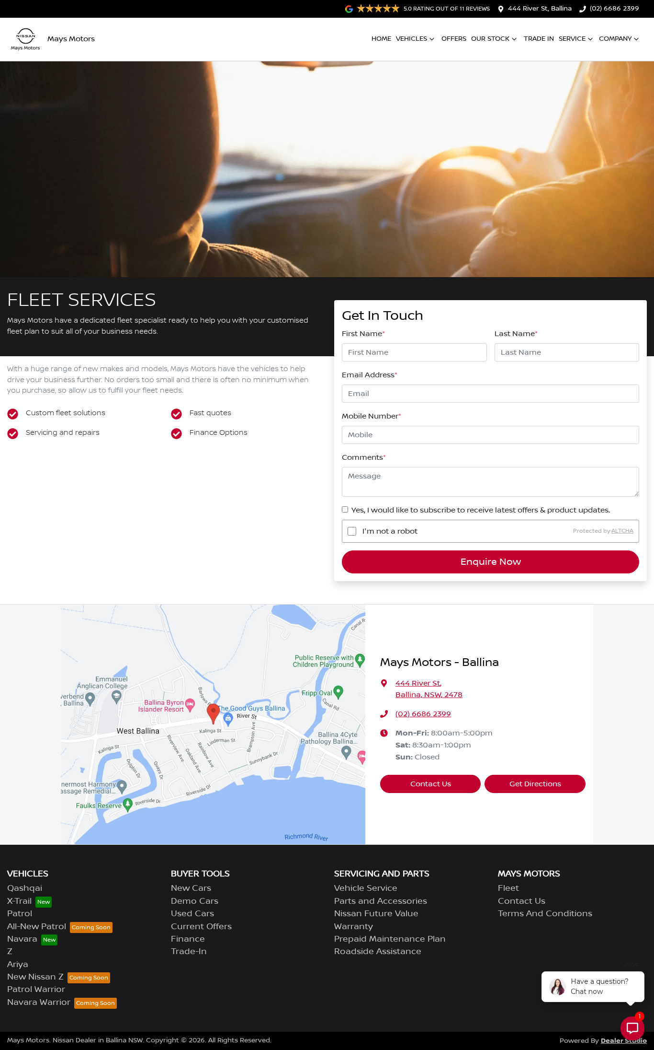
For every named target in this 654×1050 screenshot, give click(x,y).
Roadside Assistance (377, 951)
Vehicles (411, 39)
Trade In (539, 39)
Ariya (17, 964)
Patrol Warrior (36, 989)
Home (381, 39)
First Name (363, 333)
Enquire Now (491, 562)
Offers (453, 39)
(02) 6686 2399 (614, 8)
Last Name (516, 333)
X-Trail (19, 901)
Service (572, 39)
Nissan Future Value (376, 914)
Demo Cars (194, 901)
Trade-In (189, 951)
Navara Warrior (38, 1002)
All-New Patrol (36, 927)
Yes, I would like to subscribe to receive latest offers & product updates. (480, 510)
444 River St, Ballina (540, 8)
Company (615, 39)
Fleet (508, 888)
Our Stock (490, 39)
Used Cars (192, 914)
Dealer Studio (624, 1041)
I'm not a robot (389, 531)
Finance (188, 939)
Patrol (19, 914)
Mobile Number (371, 416)
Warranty (353, 927)
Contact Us (430, 784)
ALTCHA (622, 531)
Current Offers (201, 927)
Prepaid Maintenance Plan (390, 939)
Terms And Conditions (545, 914)
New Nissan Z (35, 977)
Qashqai (24, 888)
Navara (22, 939)
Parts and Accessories (380, 901)
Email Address (369, 375)
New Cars (191, 888)
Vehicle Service (365, 888)
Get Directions (535, 784)
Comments (364, 457)
